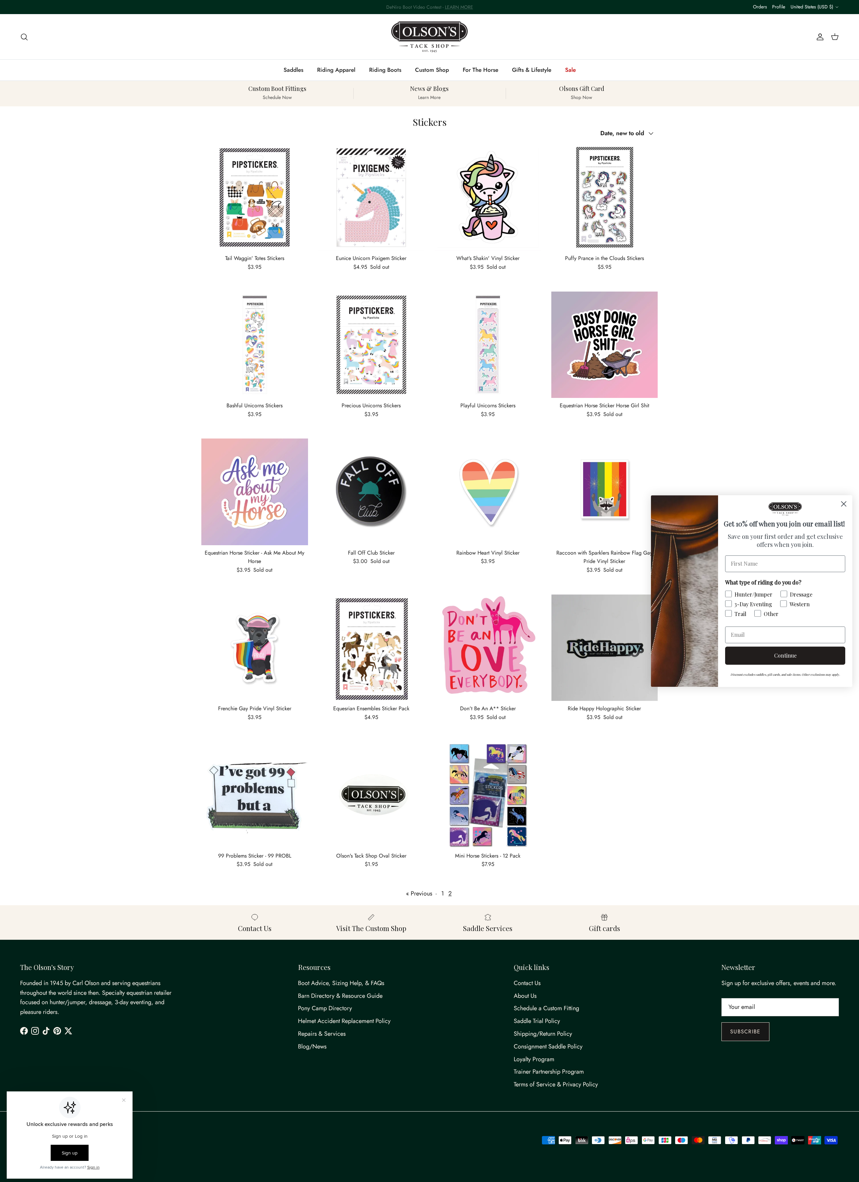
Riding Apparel (336, 70)
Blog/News (312, 1046)
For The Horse (480, 70)
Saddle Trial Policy (537, 1021)
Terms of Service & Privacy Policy (556, 1084)
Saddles (293, 70)
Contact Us (527, 983)
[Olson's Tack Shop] (429, 37)
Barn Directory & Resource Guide (340, 995)
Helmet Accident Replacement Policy (344, 1021)
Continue (785, 655)
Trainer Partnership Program (549, 1071)
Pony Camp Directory (325, 1008)
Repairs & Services (322, 1033)
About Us (525, 995)
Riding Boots (385, 70)
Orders (760, 6)
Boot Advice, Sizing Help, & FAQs (341, 983)
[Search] (24, 37)
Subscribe (745, 1031)
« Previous (419, 893)
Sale (570, 70)
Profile (778, 6)
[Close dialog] (844, 504)
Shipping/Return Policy (543, 1033)
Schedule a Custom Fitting (546, 1008)
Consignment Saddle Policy (548, 1046)
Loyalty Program (534, 1059)
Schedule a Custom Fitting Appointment (430, 7)
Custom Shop (432, 70)
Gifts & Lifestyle (531, 70)
